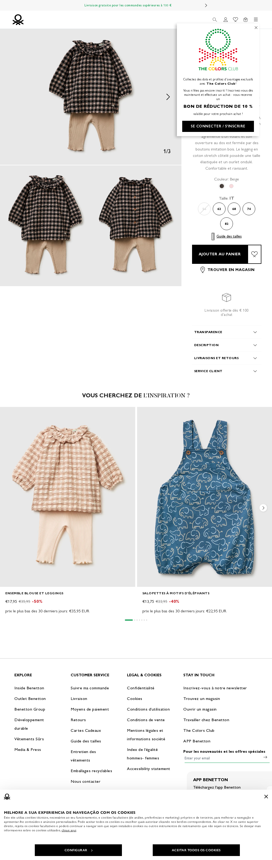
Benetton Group (29, 709)
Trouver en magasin (231, 270)
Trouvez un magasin (201, 698)
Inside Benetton (29, 687)
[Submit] (265, 757)
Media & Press (27, 749)
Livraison (79, 698)
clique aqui (69, 830)
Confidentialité (141, 687)
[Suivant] (206, 5)
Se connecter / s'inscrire (218, 126)
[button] (90, 97)
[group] (67, 510)
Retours (78, 719)
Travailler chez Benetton (206, 719)
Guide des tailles (229, 236)
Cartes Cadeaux (86, 730)
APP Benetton (196, 740)
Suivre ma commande (90, 687)
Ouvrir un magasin (200, 709)
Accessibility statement (148, 768)
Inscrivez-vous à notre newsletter (215, 687)
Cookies (134, 698)
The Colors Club (199, 730)
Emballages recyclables (91, 770)
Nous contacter (85, 781)
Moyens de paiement (90, 709)
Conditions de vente (146, 719)
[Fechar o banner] (266, 796)
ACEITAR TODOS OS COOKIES (196, 850)
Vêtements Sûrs (29, 738)
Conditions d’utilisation (148, 709)
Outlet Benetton (30, 698)
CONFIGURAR (76, 850)
